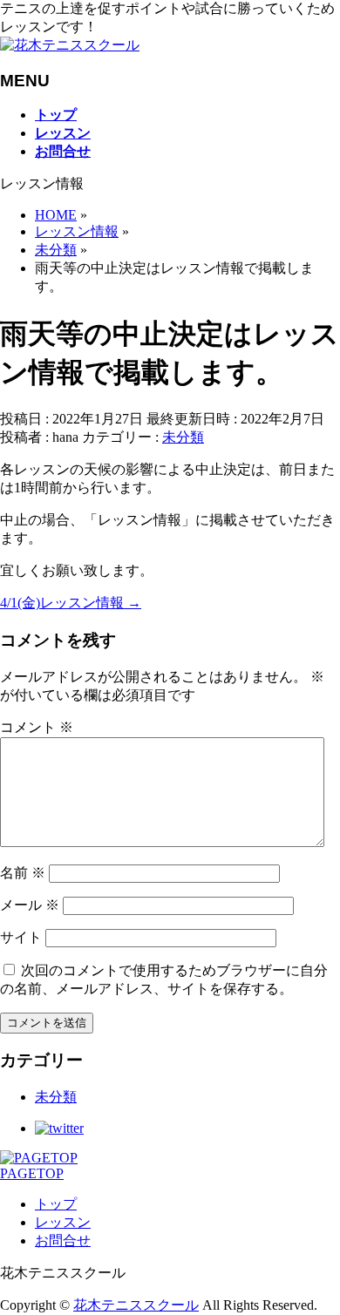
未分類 (183, 437)
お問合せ (63, 1240)
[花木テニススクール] (69, 44)
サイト (21, 937)
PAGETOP (32, 1173)
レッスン (63, 1222)
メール (29, 905)
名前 (22, 872)
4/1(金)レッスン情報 (70, 602)
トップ (56, 1203)
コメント (36, 727)
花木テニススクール (136, 1305)
